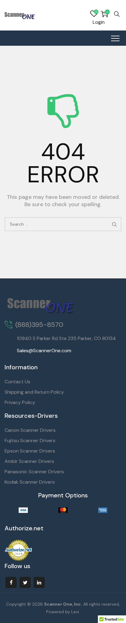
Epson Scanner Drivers (30, 451)
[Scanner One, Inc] (20, 15)
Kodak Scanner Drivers (30, 482)
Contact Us (17, 381)
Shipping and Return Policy (34, 392)
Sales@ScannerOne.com (44, 350)
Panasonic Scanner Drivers (34, 471)
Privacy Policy (20, 402)
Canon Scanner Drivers (30, 430)
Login (99, 22)
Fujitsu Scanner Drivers (30, 440)
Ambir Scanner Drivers (29, 461)
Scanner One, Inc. (63, 604)
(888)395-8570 (39, 324)
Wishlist (93, 14)
